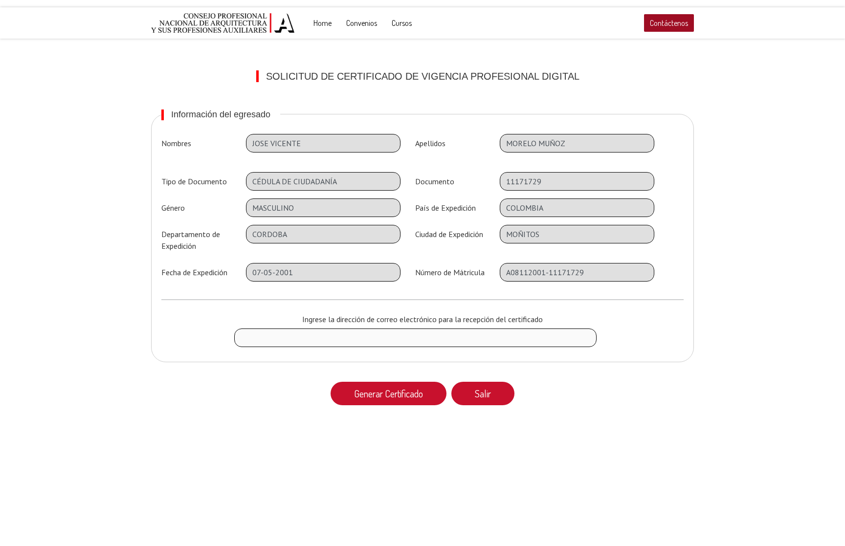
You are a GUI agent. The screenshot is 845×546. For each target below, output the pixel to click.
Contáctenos (669, 23)
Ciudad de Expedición (449, 234)
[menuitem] (322, 23)
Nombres (176, 143)
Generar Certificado (388, 393)
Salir (483, 393)
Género (173, 208)
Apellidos (430, 143)
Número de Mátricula (450, 272)
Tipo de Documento (194, 181)
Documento (434, 181)
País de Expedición (445, 208)
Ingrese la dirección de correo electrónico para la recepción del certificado (422, 319)
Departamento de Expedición (190, 240)
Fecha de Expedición (194, 272)
